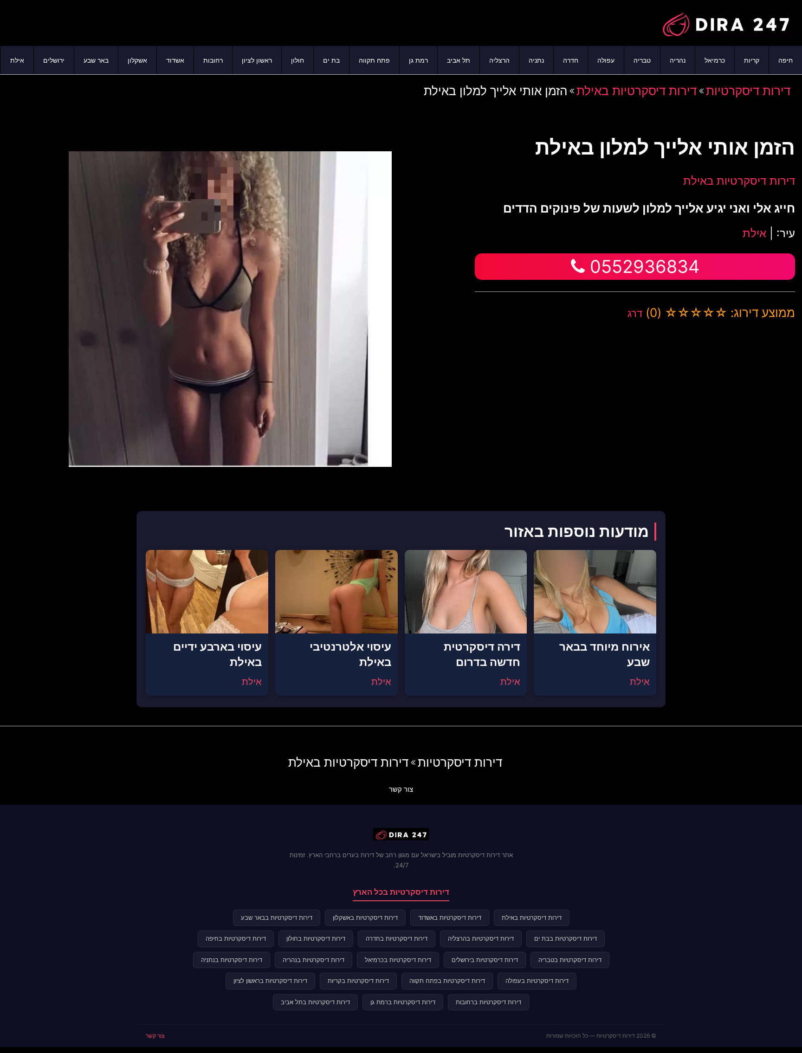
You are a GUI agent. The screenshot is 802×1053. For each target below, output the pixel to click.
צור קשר (401, 789)
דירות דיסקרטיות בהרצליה (481, 938)
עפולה (605, 60)
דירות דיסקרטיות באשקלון (365, 917)
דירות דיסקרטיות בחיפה (236, 938)
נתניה (536, 60)
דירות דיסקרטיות (748, 91)
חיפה (785, 60)
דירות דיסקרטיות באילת (636, 91)
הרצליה (499, 60)
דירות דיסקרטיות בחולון (315, 938)
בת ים (331, 60)
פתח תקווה (374, 60)
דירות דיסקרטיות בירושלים (485, 959)
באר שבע (96, 60)
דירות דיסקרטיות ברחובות (488, 1002)
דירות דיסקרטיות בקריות (358, 980)
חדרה (570, 60)
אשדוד (175, 60)
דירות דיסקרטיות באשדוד (449, 917)
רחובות (213, 60)
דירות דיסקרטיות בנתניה (231, 959)
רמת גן (418, 60)
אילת (17, 60)
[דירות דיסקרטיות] (725, 22)
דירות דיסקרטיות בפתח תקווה (447, 980)
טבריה (642, 60)
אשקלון (137, 60)
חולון (297, 60)
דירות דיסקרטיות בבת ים (565, 938)
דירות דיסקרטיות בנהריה (313, 959)
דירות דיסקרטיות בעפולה (537, 980)
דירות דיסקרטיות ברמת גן (402, 1002)
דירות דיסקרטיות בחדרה (396, 938)
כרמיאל (715, 60)
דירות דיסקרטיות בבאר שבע (276, 917)
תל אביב (458, 60)
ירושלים (54, 60)
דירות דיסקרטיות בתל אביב (315, 1002)
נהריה (678, 60)
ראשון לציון (257, 60)
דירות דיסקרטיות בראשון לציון (270, 980)
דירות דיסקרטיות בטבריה (570, 959)
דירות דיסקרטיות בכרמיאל (398, 959)
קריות (751, 60)
